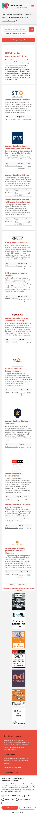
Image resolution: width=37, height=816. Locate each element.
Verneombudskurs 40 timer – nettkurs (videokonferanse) (17, 200)
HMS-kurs (5, 17)
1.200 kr (28, 342)
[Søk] (31, 29)
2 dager (20, 166)
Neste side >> (22, 584)
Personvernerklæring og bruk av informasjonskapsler (14, 748)
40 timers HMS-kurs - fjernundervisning (14, 369)
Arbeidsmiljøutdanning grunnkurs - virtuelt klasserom (15, 550)
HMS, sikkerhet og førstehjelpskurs (18, 14)
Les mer (18, 792)
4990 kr (28, 447)
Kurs (3, 14)
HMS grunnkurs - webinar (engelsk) (16, 274)
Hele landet (8, 192)
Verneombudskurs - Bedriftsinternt (13, 474)
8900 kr (28, 222)
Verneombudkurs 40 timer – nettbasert (17, 422)
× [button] (35, 777)
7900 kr (28, 193)
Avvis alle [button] (27, 808)
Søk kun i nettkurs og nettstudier (16, 33)
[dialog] (18, 795)
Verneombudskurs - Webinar (17, 504)
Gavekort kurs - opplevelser (12, 767)
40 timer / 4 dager (21, 576)
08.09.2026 (17, 195)
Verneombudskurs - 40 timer (17, 99)
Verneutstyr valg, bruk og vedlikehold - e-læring (16, 319)
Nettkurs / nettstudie (11, 166)
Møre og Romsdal (8, 21)
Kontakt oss (7, 763)
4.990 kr (28, 528)
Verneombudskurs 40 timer (17, 175)
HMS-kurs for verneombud (19, 17)
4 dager (16, 193)
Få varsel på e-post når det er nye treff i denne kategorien (18, 589)
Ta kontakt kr (27, 120)
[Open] (32, 5)
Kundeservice (9, 754)
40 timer (21, 447)
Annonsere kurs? (11, 772)
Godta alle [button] (10, 808)
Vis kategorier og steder (18, 40)
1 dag (18, 120)
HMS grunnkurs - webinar (16, 242)
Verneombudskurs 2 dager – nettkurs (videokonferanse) (17, 147)
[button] (18, 813)
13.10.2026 (21, 168)
